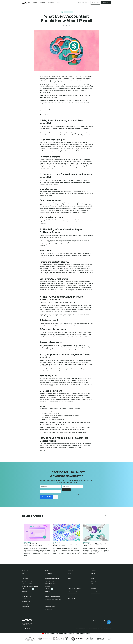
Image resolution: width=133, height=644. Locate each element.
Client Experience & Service (51, 594)
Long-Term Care (71, 598)
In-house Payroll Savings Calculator (30, 586)
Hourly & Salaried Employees (74, 588)
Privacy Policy (102, 628)
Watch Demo (95, 2)
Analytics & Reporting (50, 583)
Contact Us (93, 588)
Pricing (58, 2)
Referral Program (26, 604)
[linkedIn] (30, 628)
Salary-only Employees (73, 586)
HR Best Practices (68, 12)
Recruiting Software (49, 581)
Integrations (47, 586)
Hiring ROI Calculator (28, 588)
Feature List (47, 591)
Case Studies (25, 578)
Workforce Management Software (52, 596)
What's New (24, 598)
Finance (69, 578)
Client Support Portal (83, 2)
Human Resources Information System (53, 599)
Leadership (93, 581)
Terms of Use (108, 628)
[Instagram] (25, 628)
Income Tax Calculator (50, 604)
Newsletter (24, 591)
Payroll (69, 573)
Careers (92, 578)
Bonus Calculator (49, 609)
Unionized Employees (72, 591)
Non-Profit (70, 596)
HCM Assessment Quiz (27, 583)
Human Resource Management (52, 578)
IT (68, 581)
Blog (62, 12)
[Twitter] (27, 628)
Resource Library (26, 576)
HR (68, 576)
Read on (42, 450)
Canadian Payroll (48, 573)
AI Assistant (49, 588)
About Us (93, 573)
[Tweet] (66, 26)
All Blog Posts (105, 515)
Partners (92, 576)
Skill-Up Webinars (26, 601)
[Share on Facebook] (64, 26)
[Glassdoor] (32, 628)
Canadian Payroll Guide (27, 581)
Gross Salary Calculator (50, 606)
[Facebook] (23, 628)
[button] (35, 3)
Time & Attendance (49, 576)
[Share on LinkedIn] (69, 26)
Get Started (106, 2)
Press (92, 583)
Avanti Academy (25, 606)
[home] (26, 3)
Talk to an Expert (94, 591)
